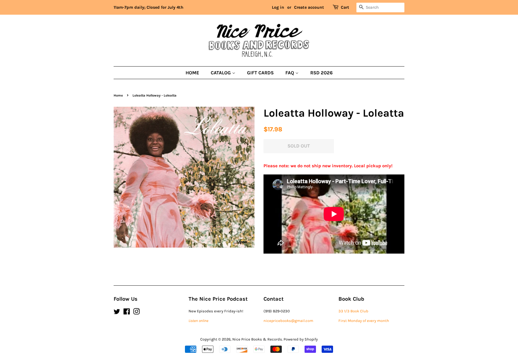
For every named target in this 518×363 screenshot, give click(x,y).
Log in (278, 7)
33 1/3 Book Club (353, 311)
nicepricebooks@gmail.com (288, 320)
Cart (345, 7)
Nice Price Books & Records (257, 339)
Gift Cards (260, 73)
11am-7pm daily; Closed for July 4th (148, 7)
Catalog (221, 73)
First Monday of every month (363, 320)
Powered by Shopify (301, 339)
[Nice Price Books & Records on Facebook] (126, 313)
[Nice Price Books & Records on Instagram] (136, 313)
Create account (309, 7)
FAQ (290, 73)
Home (192, 73)
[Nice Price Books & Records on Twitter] (117, 313)
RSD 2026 (321, 73)
